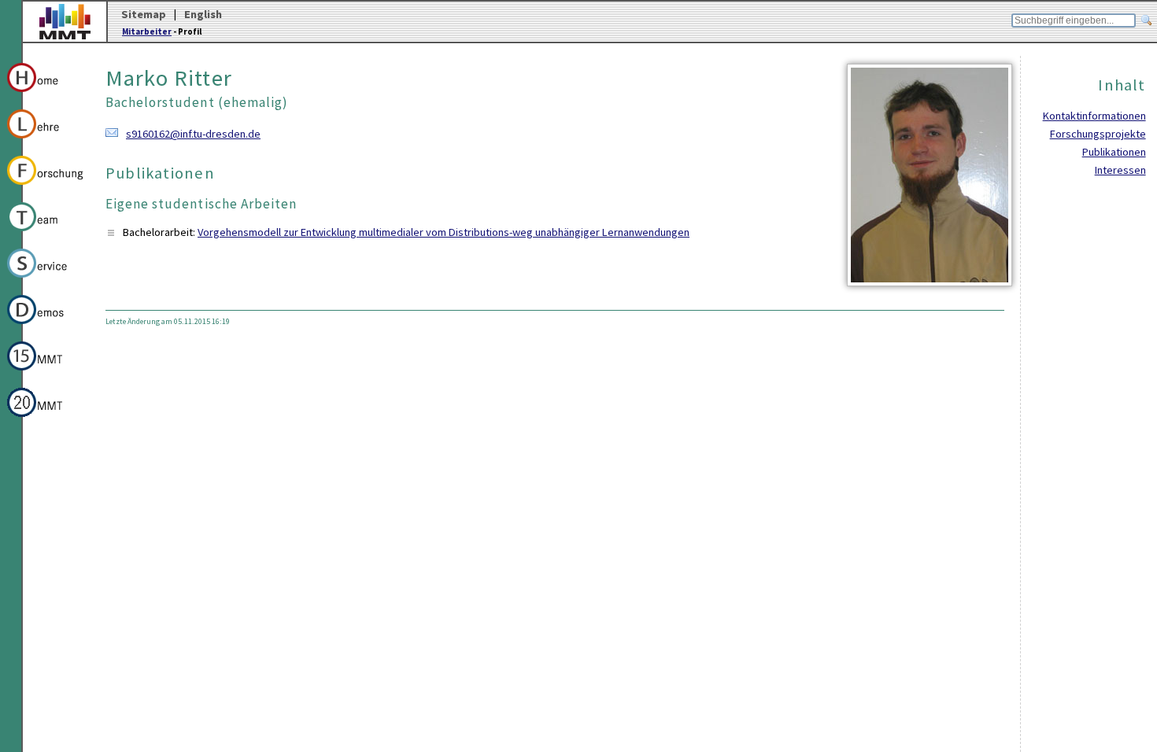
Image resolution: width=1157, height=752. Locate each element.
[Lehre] (46, 141)
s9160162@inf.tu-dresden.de (193, 134)
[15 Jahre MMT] (46, 373)
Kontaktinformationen (1094, 116)
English (203, 14)
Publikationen (1114, 152)
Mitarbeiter (147, 31)
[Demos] (46, 326)
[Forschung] (46, 187)
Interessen (1120, 170)
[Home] (46, 94)
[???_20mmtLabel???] (46, 419)
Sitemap (143, 14)
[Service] (46, 280)
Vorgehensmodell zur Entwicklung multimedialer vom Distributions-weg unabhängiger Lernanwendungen (443, 232)
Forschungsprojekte (1098, 134)
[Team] (46, 234)
